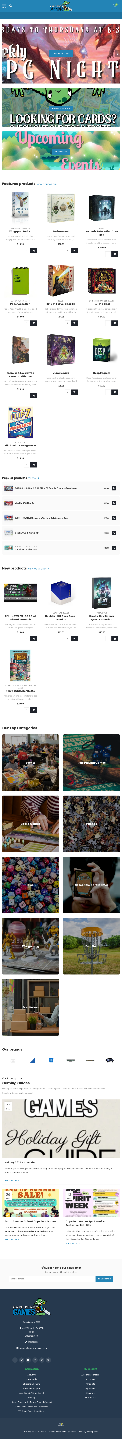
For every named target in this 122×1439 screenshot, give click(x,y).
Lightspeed (71, 1431)
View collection (47, 184)
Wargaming (7, 919)
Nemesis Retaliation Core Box (102, 233)
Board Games (8, 797)
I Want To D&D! (61, 53)
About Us (32, 1374)
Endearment (61, 231)
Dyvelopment (92, 1431)
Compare (90, 1393)
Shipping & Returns (31, 1383)
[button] (4, 53)
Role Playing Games (72, 735)
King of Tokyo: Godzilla (60, 304)
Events (5, 735)
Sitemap (31, 1397)
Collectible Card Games (73, 858)
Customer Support (31, 1388)
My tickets (90, 1383)
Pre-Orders (7, 980)
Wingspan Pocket (20, 231)
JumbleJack (61, 373)
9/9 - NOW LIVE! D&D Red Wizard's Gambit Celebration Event (20, 619)
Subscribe (105, 1278)
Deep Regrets (101, 373)
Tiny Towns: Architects (20, 691)
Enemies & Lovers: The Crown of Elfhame (20, 374)
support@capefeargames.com (33, 1348)
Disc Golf (67, 919)
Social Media (31, 1379)
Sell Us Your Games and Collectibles (31, 1406)
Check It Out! (61, 151)
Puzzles (66, 797)
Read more (11, 1180)
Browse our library (61, 108)
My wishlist (90, 1388)
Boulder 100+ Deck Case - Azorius (61, 617)
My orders (90, 1379)
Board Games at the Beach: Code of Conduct (32, 1402)
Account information (90, 1374)
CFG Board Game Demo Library (32, 1411)
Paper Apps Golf (20, 304)
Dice (4, 858)
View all (33, 478)
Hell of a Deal (101, 304)
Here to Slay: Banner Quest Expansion (101, 617)
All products (90, 1397)
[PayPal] (61, 1424)
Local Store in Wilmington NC (31, 1393)
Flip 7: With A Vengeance (20, 445)
